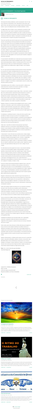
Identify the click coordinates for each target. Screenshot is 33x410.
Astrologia (12, 5)
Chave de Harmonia (5, 393)
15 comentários (8, 367)
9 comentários (8, 332)
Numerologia (18, 5)
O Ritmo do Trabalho (6, 358)
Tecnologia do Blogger (17, 406)
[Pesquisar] (29, 1)
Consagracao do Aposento (7, 324)
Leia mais (30, 332)
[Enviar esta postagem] (1, 274)
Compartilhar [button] (29, 274)
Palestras (23, 5)
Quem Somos (7, 5)
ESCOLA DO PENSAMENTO (7, 1)
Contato (2, 5)
